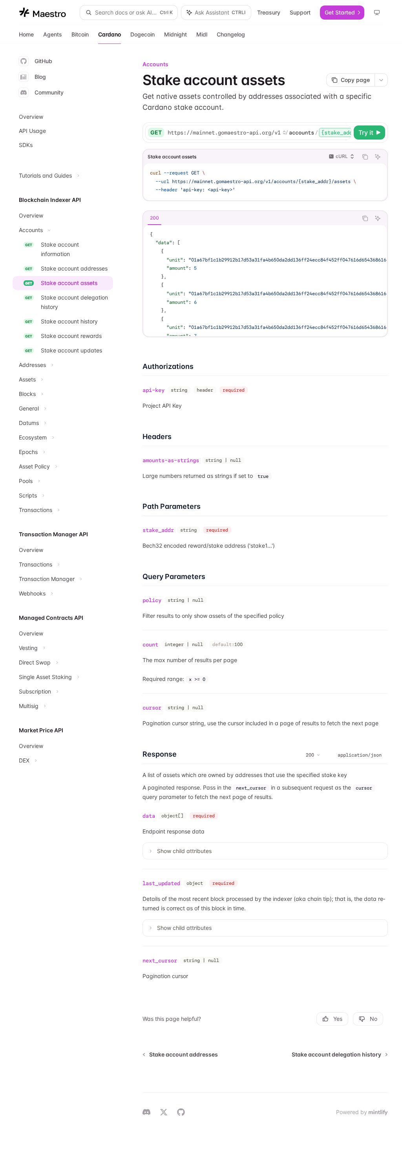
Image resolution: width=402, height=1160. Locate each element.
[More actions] (381, 80)
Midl (201, 34)
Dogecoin (142, 34)
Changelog (231, 34)
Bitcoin (80, 34)
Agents (52, 34)
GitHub (43, 61)
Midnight (175, 34)
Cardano (109, 34)
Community (49, 92)
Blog (40, 76)
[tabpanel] (265, 280)
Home (26, 34)
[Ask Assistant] (378, 157)
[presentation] (259, 132)
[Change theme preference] (377, 12)
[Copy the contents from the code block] (365, 157)
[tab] (154, 218)
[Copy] (344, 132)
